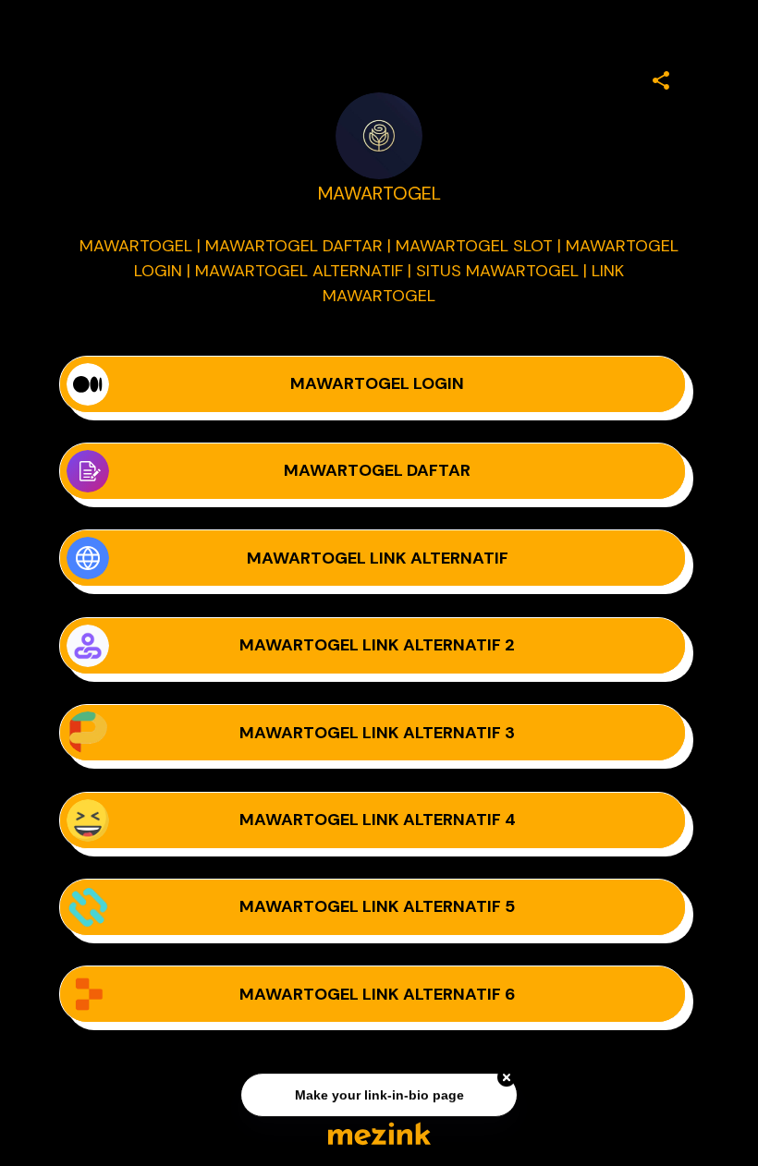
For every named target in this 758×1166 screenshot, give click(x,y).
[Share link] (661, 77)
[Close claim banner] (506, 1078)
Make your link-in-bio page (378, 1095)
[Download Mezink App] (379, 1133)
